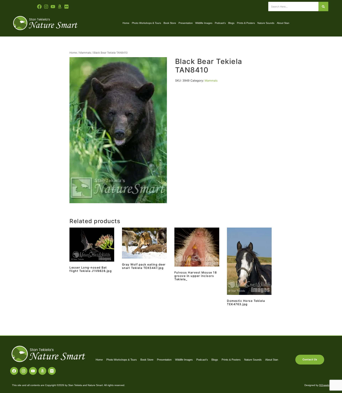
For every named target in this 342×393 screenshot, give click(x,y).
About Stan (283, 23)
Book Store (170, 23)
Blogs (231, 23)
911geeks (324, 385)
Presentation (185, 23)
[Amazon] (42, 371)
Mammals (85, 52)
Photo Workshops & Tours (146, 23)
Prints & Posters (246, 23)
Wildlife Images (203, 23)
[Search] (323, 6)
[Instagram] (23, 371)
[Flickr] (52, 371)
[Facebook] (14, 371)
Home (126, 23)
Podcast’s (220, 23)
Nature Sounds (265, 23)
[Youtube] (53, 6)
